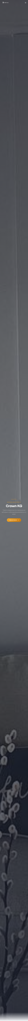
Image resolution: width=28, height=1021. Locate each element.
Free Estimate (13, 520)
